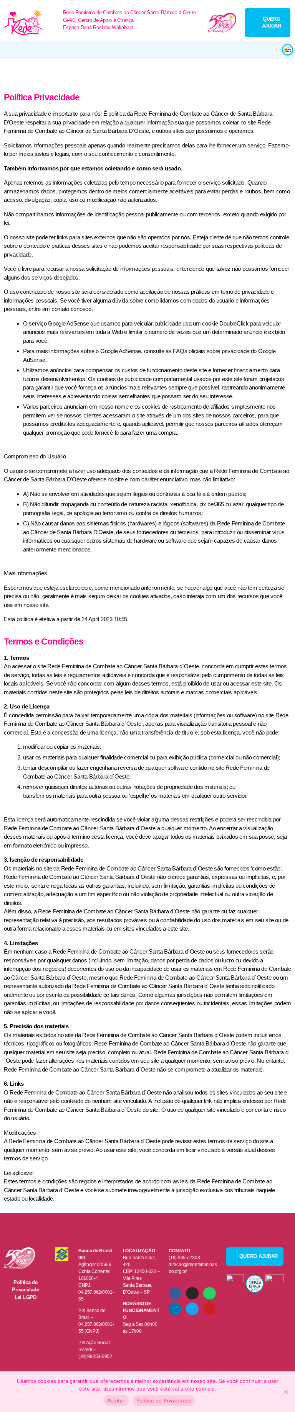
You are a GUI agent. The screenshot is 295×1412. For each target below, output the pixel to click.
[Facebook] (175, 1293)
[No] (285, 1392)
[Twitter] (192, 1308)
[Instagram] (192, 1293)
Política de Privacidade (164, 1400)
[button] (140, 50)
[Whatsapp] (209, 1293)
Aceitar (116, 1400)
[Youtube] (209, 1308)
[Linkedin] (175, 1308)
